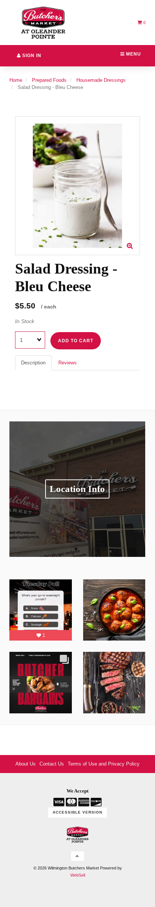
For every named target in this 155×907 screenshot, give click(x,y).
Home (15, 80)
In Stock (24, 321)
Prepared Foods (49, 80)
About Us (25, 764)
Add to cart (75, 340)
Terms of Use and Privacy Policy (104, 764)
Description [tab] (33, 363)
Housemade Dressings (101, 80)
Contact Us (52, 764)
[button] (141, 22)
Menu (133, 54)
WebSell (77, 875)
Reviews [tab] (67, 363)
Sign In (31, 55)
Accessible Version (77, 812)
